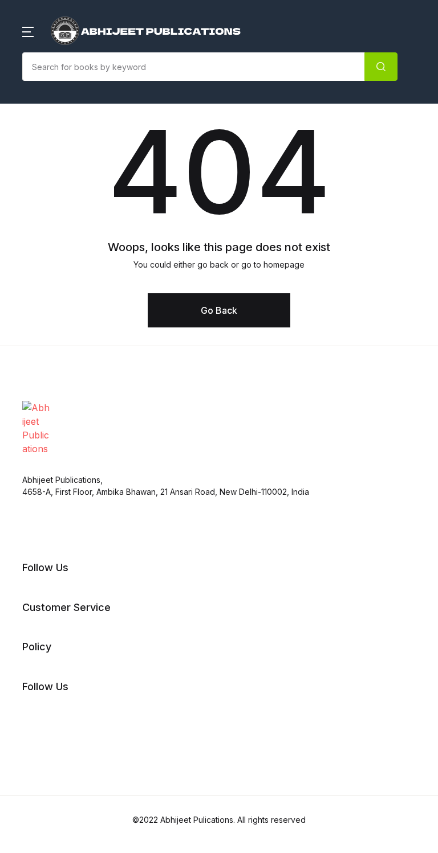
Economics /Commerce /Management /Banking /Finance (99, 164)
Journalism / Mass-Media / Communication (110, 290)
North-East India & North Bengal (87, 408)
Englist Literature (53, 230)
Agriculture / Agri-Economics (80, 98)
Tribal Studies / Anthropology (81, 599)
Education (38, 201)
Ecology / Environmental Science (89, 128)
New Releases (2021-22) (69, 69)
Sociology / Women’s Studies (80, 540)
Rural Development (59, 510)
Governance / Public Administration (94, 260)
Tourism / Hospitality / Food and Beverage (108, 570)
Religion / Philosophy (62, 481)
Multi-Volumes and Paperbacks (84, 378)
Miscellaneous (48, 349)
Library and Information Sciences (89, 319)
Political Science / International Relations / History (108, 444)
